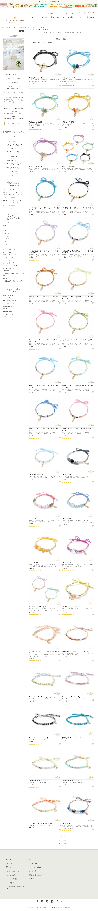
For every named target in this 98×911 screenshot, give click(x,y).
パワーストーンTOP (34, 29)
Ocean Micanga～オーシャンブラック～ (40, 738)
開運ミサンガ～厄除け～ (69, 78)
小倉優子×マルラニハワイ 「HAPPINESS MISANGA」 (44, 651)
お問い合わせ (10, 863)
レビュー (13, 171)
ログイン (61, 13)
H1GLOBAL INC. (53, 907)
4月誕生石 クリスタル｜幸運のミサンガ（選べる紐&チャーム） (45, 386)
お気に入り (52, 13)
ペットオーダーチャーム (10, 203)
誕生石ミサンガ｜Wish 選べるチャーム (40, 607)
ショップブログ (10, 883)
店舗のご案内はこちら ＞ (14, 123)
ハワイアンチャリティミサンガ (71, 607)
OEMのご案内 (7, 311)
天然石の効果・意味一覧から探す (13, 281)
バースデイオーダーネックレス (12, 195)
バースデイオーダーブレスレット (13, 189)
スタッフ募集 (33, 871)
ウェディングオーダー (10, 208)
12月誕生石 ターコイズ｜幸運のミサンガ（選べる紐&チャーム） (45, 208)
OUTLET (6, 271)
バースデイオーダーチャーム (12, 200)
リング (5, 228)
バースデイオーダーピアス (11, 197)
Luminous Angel (66, 518)
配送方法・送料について (13, 875)
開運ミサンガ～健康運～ (36, 122)
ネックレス (6, 225)
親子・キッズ (7, 252)
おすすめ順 (32, 42)
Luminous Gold (33, 562)
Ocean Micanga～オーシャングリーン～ (73, 780)
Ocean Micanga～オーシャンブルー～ (73, 737)
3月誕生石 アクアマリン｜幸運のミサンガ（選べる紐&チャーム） (78, 386)
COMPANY (32, 879)
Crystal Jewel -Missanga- (36, 474)
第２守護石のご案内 (13, 168)
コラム (13, 175)
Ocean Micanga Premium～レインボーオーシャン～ (77, 651)
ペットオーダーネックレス (11, 205)
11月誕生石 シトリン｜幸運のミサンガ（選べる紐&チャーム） (78, 208)
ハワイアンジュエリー (10, 265)
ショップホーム (10, 859)
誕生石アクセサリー (9, 268)
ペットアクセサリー (9, 249)
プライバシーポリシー (36, 867)
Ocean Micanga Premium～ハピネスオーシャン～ (43, 697)
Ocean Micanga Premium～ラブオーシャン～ (75, 697)
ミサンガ (6, 233)
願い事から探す (8, 278)
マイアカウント (81, 13)
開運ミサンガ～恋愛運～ (36, 166)
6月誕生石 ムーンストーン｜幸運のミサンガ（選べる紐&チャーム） (45, 340)
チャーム (6, 236)
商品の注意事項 (8, 295)
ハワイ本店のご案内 (13, 152)
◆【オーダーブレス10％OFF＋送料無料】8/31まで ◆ (49, 1)
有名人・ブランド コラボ (10, 255)
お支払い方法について (12, 871)
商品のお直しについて (14, 160)
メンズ (5, 244)
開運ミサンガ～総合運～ (36, 78)
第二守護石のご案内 (9, 303)
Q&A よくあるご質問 (9, 301)
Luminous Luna (66, 474)
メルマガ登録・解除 (12, 879)
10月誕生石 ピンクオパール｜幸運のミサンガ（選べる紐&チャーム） (44, 251)
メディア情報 (7, 298)
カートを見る (33, 863)
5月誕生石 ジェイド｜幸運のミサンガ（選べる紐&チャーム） (78, 340)
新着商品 (13, 157)
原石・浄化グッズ (8, 263)
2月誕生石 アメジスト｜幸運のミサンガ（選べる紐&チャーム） (45, 429)
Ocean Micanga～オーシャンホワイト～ (40, 823)
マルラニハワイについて (14, 148)
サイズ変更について (13, 164)
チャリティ (6, 260)
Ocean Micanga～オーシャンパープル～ (40, 780)
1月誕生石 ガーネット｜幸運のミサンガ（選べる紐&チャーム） (78, 429)
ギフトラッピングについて (11, 317)
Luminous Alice (33, 518)
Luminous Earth (66, 823)
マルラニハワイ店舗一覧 (14, 145)
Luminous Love (66, 562)
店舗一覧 (8, 867)
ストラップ (6, 238)
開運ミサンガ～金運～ (68, 122)
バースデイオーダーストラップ (12, 192)
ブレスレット (7, 222)
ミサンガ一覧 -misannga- (49, 29)
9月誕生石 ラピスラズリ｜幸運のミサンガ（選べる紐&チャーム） (78, 251)
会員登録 (70, 13)
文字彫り (6, 309)
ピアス (5, 230)
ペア (4, 247)
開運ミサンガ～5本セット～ (70, 166)
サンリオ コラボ (8, 257)
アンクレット (7, 241)
